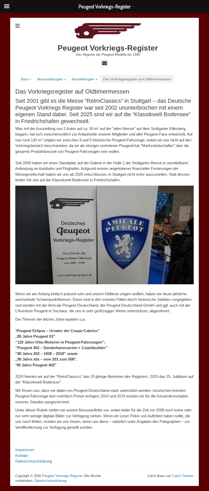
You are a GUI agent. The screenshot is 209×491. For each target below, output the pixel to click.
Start (25, 79)
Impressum (24, 450)
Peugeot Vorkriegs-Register (108, 48)
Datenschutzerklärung (33, 461)
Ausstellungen (85, 79)
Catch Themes (183, 476)
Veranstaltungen (51, 79)
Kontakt (21, 455)
